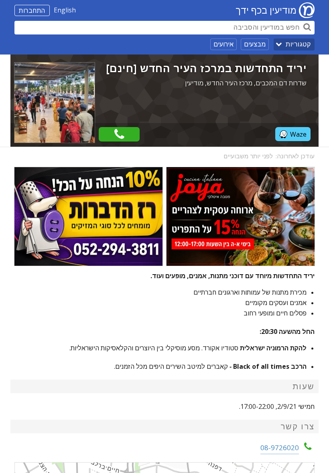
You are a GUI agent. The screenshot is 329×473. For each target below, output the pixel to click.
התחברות (32, 10)
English (65, 10)
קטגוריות (298, 44)
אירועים (223, 44)
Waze (298, 134)
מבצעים (255, 44)
